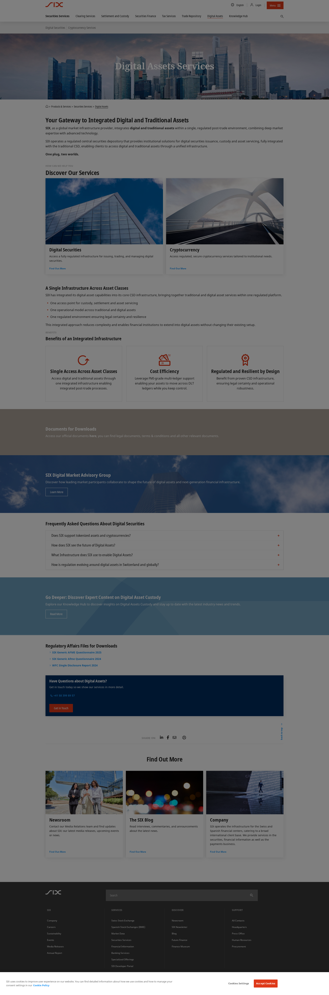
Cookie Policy (41, 985)
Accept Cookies (265, 983)
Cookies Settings (238, 983)
